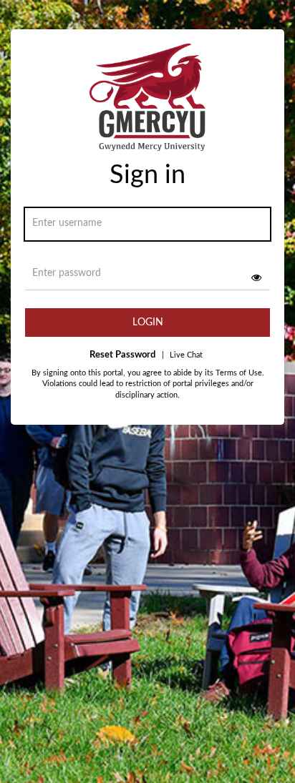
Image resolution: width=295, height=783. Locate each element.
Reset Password (122, 355)
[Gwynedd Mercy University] (147, 102)
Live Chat (182, 355)
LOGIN (147, 322)
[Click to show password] (256, 277)
